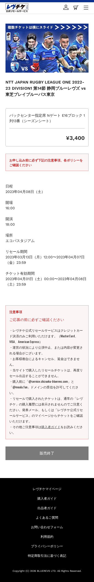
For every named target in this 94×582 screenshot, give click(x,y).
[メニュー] (86, 8)
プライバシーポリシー (47, 545)
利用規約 (47, 536)
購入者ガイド (50, 426)
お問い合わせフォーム (47, 526)
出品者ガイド (47, 507)
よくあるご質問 (47, 517)
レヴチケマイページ (47, 488)
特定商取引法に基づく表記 (47, 555)
